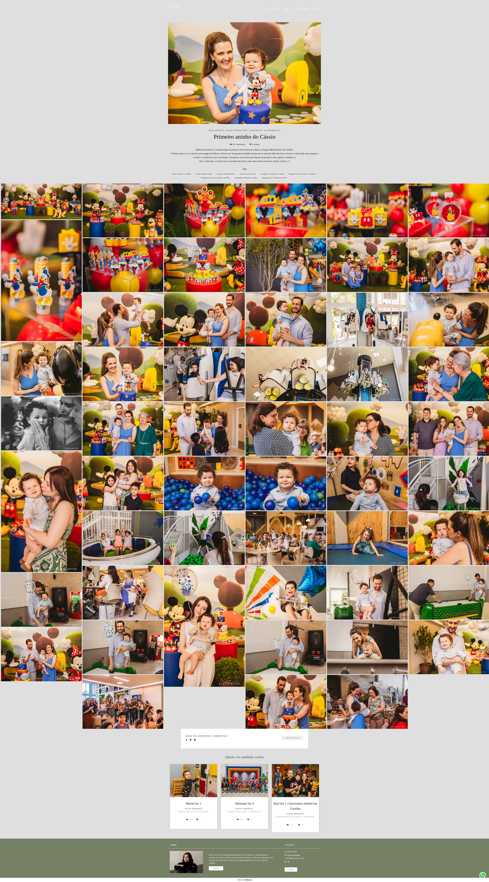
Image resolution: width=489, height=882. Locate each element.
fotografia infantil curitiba (272, 174)
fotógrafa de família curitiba (274, 178)
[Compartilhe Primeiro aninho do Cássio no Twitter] (190, 740)
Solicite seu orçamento (292, 738)
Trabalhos (287, 9)
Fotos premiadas (303, 9)
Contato (317, 9)
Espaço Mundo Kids (226, 174)
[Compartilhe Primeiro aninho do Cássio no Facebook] (186, 740)
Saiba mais (216, 868)
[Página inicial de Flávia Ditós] (178, 8)
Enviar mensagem (293, 855)
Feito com (244, 880)
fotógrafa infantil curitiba (245, 178)
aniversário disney (247, 174)
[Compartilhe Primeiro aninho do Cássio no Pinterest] (195, 740)
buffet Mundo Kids (204, 174)
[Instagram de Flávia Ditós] (288, 862)
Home (267, 9)
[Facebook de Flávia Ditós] (285, 862)
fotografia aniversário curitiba (302, 174)
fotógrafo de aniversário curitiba (215, 178)
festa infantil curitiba (181, 174)
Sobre (276, 9)
